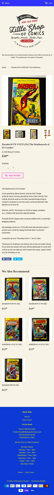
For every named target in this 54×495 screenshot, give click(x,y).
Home (4, 67)
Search (27, 417)
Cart (50, 3)
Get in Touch (27, 420)
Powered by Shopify (38, 481)
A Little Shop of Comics (20, 481)
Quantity (5, 163)
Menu (7, 3)
